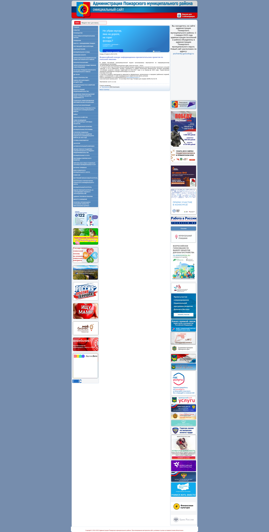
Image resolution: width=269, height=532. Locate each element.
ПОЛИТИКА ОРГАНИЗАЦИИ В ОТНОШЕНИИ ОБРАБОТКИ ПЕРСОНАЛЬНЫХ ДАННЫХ (81, 204)
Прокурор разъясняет (80, 62)
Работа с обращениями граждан (84, 43)
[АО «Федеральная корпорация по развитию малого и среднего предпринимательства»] (183, 425)
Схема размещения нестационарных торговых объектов (82, 122)
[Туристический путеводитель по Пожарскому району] (85, 244)
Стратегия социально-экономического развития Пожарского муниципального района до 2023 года (83, 135)
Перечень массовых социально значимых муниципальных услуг (84, 163)
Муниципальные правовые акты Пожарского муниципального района (84, 109)
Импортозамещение (80, 199)
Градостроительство (80, 77)
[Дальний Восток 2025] (183, 318)
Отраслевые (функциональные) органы (84, 36)
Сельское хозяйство (80, 117)
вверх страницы (104, 89)
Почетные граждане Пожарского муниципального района (84, 70)
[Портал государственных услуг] (183, 395)
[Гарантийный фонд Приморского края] (183, 419)
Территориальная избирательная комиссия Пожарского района (84, 58)
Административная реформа (83, 196)
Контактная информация (81, 105)
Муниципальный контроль (82, 187)
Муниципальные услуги (81, 155)
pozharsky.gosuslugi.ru (183, 53)
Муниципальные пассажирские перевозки (84, 85)
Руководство (78, 33)
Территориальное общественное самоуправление (84, 66)
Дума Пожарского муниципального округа (81, 171)
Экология (76, 143)
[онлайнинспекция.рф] (183, 434)
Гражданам (77, 40)
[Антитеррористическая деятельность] (85, 300)
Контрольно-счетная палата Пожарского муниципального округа (83, 182)
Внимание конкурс (79, 55)
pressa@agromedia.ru (133, 77)
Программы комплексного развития (82, 159)
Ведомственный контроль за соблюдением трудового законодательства (83, 191)
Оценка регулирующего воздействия (81, 81)
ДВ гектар (76, 74)
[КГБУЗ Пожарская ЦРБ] (183, 481)
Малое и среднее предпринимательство (81, 90)
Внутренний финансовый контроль (85, 178)
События (76, 30)
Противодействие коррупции (83, 46)
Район (75, 114)
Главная (76, 27)
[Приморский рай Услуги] (183, 403)
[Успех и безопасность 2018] (183, 459)
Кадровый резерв (79, 49)
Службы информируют (81, 140)
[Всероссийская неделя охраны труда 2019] (183, 471)
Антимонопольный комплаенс (84, 146)
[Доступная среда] (183, 496)
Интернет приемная (80, 167)
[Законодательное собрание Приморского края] (183, 362)
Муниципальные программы (83, 129)
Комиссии (76, 175)
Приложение (106, 87)
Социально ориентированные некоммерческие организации (83, 101)
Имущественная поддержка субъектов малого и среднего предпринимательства (83, 150)
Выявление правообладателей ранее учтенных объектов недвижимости (83, 96)
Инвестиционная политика (82, 126)
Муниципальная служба (81, 52)
